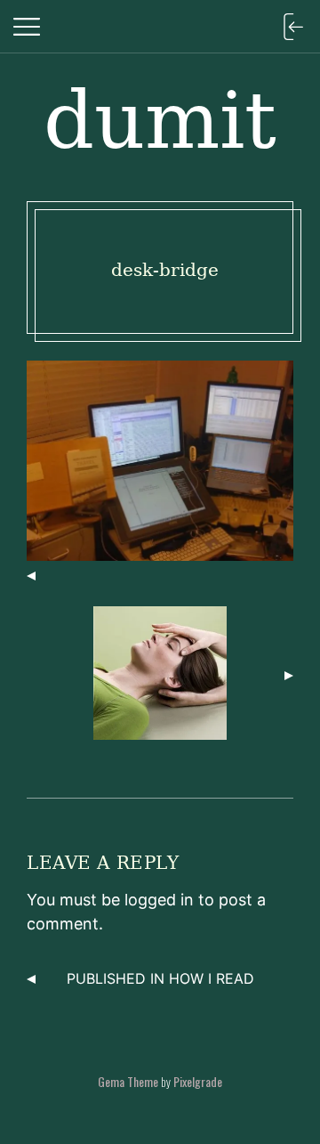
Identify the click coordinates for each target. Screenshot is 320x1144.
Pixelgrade (197, 1081)
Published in (160, 978)
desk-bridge (165, 269)
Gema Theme (128, 1081)
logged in (159, 899)
